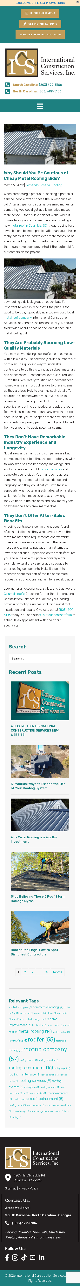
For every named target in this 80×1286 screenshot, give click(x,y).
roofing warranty (50, 1087)
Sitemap (11, 1188)
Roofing (57, 185)
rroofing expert (17, 1105)
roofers (61, 1041)
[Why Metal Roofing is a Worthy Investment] (40, 815)
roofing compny (29, 1060)
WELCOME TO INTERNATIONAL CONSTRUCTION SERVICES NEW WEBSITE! (35, 730)
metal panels (54, 1025)
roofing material (50, 1075)
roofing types (32, 1087)
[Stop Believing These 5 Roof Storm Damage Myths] (40, 871)
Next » (57, 972)
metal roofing (35, 1031)
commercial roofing (48, 1007)
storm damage (20, 1111)
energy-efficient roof (45, 1013)
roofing (16, 1050)
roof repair (21, 1099)
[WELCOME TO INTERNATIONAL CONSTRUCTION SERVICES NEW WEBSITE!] (40, 700)
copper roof (26, 1013)
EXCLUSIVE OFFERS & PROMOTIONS (40, 2)
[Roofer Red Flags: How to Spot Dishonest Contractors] (40, 927)
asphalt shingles (20, 1007)
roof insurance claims (35, 1093)
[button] (40, 24)
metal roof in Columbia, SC (29, 225)
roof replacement (46, 1098)
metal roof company (18, 317)
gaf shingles (19, 1019)
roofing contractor (31, 1067)
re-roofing (18, 1040)
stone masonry (35, 1105)
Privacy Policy (28, 1188)
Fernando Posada (37, 185)
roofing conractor (48, 1060)
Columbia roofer (15, 594)
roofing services (51, 469)
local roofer (39, 1025)
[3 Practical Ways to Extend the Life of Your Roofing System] (40, 761)
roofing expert (62, 1068)
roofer (41, 1039)
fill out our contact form (55, 615)
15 (46, 972)
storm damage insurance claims (46, 1111)
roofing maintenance (24, 1074)
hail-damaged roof (38, 1019)
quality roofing (61, 1032)
